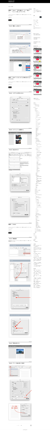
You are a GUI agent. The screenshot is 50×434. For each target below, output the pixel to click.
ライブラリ (37, 127)
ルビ (37, 161)
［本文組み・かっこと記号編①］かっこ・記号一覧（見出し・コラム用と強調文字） (37, 263)
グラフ (36, 116)
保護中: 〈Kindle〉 (12, 224)
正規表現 (37, 175)
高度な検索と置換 (38, 227)
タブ (36, 121)
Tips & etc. (36, 192)
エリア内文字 (37, 115)
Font (34, 234)
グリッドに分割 (37, 119)
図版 (37, 162)
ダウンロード (37, 99)
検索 (34, 15)
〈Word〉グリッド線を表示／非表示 (16, 363)
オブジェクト (37, 143)
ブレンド (37, 125)
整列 (36, 132)
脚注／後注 (38, 170)
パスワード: (10, 17)
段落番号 (37, 222)
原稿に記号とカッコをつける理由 (37, 257)
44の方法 (37, 139)
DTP (34, 107)
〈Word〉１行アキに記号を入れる (15, 93)
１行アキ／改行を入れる (39, 194)
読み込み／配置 (38, 154)
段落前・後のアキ (38, 134)
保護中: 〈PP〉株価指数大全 (37, 285)
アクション (37, 111)
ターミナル (36, 228)
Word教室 (37, 199)
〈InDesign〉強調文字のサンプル (37, 271)
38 (21, 425)
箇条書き (37, 135)
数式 (36, 174)
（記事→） (37, 64)
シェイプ (37, 120)
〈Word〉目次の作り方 (13, 149)
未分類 (34, 239)
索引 (37, 169)
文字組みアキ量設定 (39, 152)
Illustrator (36, 110)
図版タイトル (38, 163)
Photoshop (36, 191)
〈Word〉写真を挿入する (14, 343)
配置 (36, 187)
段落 (36, 221)
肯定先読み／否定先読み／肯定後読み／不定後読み (38, 181)
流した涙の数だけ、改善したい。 (37, 253)
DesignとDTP (11, 1)
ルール (36, 211)
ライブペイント (37, 126)
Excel (35, 109)
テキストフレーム (39, 146)
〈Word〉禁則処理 (12, 238)
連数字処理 (38, 155)
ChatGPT (36, 108)
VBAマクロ (37, 196)
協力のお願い (37, 213)
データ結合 (37, 156)
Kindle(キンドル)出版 (37, 190)
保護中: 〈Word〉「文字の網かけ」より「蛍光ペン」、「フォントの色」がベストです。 (37, 273)
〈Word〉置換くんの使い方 (14, 26)
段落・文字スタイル (38, 133)
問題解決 (37, 128)
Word (35, 193)
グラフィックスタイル (38, 117)
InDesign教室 (37, 140)
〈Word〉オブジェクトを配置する (16, 129)
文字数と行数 (37, 220)
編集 (34, 240)
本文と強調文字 (38, 164)
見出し (37, 171)
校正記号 (36, 241)
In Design (36, 138)
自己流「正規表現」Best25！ (37, 34)
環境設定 (37, 185)
